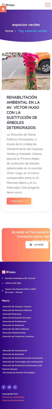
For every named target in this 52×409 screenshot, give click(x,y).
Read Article (17, 201)
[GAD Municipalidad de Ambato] (8, 4)
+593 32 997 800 (13, 283)
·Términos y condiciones (13, 397)
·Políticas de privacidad (13, 400)
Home (9, 31)
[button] (3, 9)
